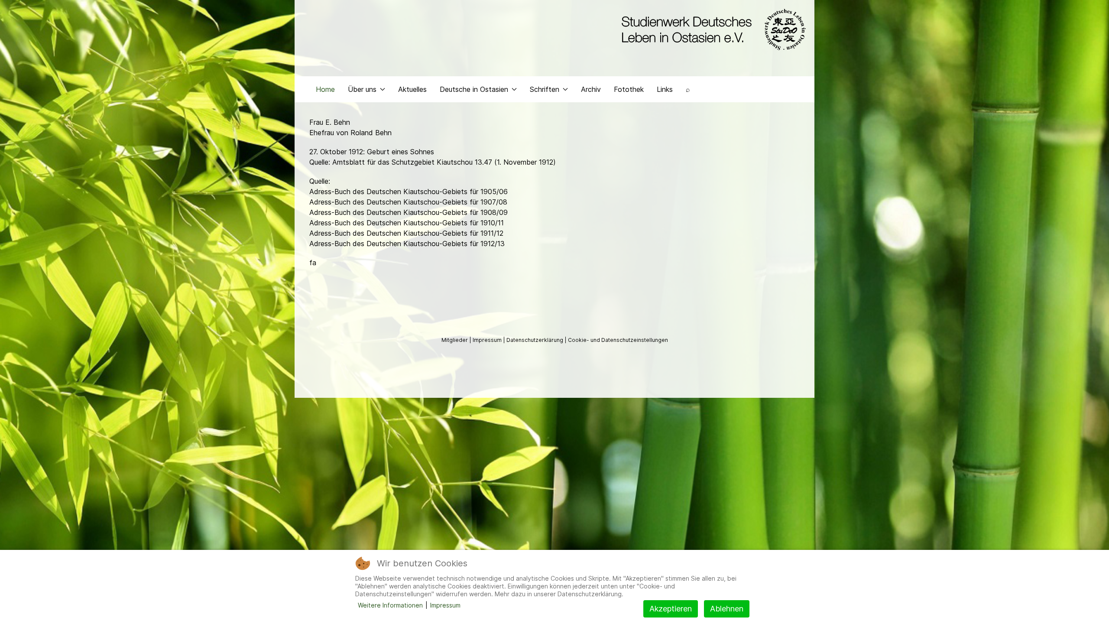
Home (325, 89)
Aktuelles (412, 89)
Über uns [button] (362, 89)
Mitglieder (455, 340)
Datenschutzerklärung (535, 340)
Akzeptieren (670, 608)
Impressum (488, 340)
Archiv (591, 89)
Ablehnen (726, 608)
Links (665, 89)
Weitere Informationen (390, 605)
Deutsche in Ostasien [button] (474, 89)
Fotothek (629, 89)
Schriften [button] (544, 89)
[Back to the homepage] (711, 29)
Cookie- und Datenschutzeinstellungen (618, 340)
